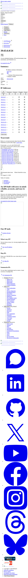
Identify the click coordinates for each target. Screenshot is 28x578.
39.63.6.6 (3, 112)
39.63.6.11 (3, 124)
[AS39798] (4, 149)
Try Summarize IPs (7, 275)
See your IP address (7, 247)
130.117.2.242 (9, 153)
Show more (3, 134)
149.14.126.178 (11, 162)
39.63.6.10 (3, 122)
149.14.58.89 (9, 152)
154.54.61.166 (9, 160)
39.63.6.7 (3, 114)
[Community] (15, 359)
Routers (3, 84)
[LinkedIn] (15, 383)
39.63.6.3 (3, 104)
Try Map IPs (5, 261)
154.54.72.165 (9, 158)
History (2, 24)
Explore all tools (6, 233)
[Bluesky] (15, 544)
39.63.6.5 (3, 109)
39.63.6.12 (3, 127)
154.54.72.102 (9, 155)
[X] (15, 433)
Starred (6, 24)
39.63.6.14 (3, 132)
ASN (2, 74)
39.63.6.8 (3, 117)
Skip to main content (6, 1)
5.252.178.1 (10, 149)
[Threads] (15, 522)
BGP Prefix (2, 79)
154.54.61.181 (9, 159)
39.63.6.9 (3, 119)
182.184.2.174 (11, 163)
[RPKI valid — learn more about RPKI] (8, 73)
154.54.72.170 (9, 156)
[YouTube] (15, 453)
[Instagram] (15, 498)
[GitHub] (15, 408)
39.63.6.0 (3, 97)
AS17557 (9, 71)
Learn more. (19, 142)
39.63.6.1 (3, 99)
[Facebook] (15, 474)
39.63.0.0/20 (10, 79)
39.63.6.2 (3, 102)
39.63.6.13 (3, 129)
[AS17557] (5, 163)
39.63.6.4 (3, 107)
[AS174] (4, 152)
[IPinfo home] (14, 6)
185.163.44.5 (10, 150)
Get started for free (5, 63)
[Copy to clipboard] (2, 55)
